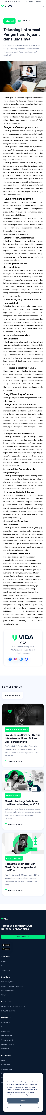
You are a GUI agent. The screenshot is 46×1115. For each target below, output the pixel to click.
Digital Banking (6, 1035)
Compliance (5, 1065)
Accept (23, 1100)
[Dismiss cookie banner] (38, 1077)
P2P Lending (5, 1022)
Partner (3, 966)
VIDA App (4, 995)
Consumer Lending (7, 1040)
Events (3, 1073)
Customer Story (7, 1069)
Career (3, 961)
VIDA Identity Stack (7, 982)
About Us (5, 957)
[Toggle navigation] (43, 6)
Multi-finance (5, 1031)
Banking (4, 1027)
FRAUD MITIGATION (8, 1011)
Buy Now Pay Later (7, 1044)
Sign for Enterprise (7, 990)
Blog (3, 1060)
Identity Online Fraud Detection (12, 986)
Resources (6, 1055)
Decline (23, 1106)
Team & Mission (6, 970)
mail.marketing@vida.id (15, 1)
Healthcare (5, 1049)
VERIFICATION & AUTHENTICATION (13, 1006)
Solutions (5, 977)
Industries (6, 1018)
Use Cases (6, 1002)
